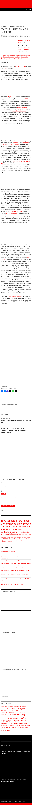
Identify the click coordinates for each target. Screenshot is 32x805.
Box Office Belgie (15, 708)
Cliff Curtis (21, 59)
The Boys (27, 725)
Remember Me (6, 491)
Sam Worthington (8, 55)
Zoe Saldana (16, 55)
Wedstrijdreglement (6, 743)
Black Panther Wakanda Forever (20, 706)
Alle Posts (4, 26)
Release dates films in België (8, 551)
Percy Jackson (3, 540)
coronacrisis (25, 142)
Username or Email (5, 482)
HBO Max (29, 712)
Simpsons (24, 538)
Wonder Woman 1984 (5, 730)
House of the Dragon (20, 523)
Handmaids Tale (22, 713)
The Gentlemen (7, 537)
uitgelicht (15, 529)
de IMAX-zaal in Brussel (19, 111)
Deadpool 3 (14, 710)
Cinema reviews (20, 26)
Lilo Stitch (22, 537)
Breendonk (8, 534)
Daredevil (3, 710)
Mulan (14, 718)
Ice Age (26, 534)
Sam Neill (12, 538)
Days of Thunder (15, 534)
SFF (6, 538)
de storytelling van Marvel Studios (10, 144)
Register (3, 497)
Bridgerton (26, 708)
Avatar (5, 68)
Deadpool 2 (9, 710)
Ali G (4, 538)
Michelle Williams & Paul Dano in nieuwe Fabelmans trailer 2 (16, 420)
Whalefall (8, 538)
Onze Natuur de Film (16, 211)
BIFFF (12, 706)
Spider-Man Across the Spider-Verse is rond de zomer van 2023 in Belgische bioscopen (16, 413)
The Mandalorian (22, 727)
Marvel (11, 718)
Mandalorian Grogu (7, 532)
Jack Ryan (3, 716)
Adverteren (4, 740)
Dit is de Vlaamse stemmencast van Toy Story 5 (12, 554)
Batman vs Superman (6, 706)
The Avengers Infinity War (13, 725)
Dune (18, 710)
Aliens (24, 47)
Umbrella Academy (12, 729)
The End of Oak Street (5, 541)
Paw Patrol (23, 520)
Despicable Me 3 (22, 107)
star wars (24, 720)
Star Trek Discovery (16, 720)
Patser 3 (10, 541)
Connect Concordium (7, 505)
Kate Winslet (24, 57)
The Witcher (4, 729)
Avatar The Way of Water (14, 296)
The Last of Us (12, 727)
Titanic (20, 47)
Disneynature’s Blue (20, 66)
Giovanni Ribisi (13, 59)
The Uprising (16, 538)
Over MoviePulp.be (5, 745)
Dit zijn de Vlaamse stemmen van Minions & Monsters (14, 560)
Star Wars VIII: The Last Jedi (23, 721)
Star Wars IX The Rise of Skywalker (9, 721)
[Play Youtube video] (16, 315)
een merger (16, 142)
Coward (5, 523)
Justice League (20, 717)
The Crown (4, 727)
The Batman (21, 725)
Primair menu (30, 9)
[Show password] (30, 488)
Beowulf (3, 109)
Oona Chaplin (4, 59)
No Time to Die (4, 720)
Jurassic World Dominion (11, 716)
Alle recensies (11, 26)
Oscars (9, 720)
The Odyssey (24, 530)
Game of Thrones (7, 713)
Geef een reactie (25, 36)
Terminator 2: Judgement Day (24, 49)
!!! (21, 140)
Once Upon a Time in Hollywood (24, 540)
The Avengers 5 (9, 520)
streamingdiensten (20, 723)
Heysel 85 (26, 537)
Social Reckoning (14, 537)
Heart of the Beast (20, 532)
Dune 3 (23, 534)
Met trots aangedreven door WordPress (18, 801)
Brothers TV (8, 540)
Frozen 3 (20, 538)
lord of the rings (5, 718)
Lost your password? (11, 497)
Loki (26, 716)
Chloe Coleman (7, 57)
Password (3, 487)
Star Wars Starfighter (14, 540)
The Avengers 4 (4, 725)
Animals (20, 534)
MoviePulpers (11, 96)
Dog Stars (6, 526)
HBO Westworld (6, 715)
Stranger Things (7, 723)
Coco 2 (18, 537)
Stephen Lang (16, 57)
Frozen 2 (29, 710)
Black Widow (3, 708)
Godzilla (15, 712)
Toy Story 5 (28, 538)
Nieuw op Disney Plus (20, 718)
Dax (4, 537)
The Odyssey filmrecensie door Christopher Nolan (13, 567)
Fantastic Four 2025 (23, 710)
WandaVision (20, 729)
